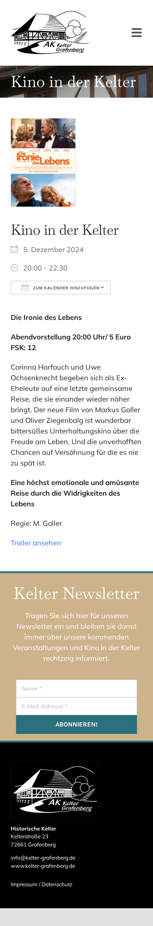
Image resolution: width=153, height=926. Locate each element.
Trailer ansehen (36, 542)
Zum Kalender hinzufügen (66, 288)
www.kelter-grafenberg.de (43, 865)
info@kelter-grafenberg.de (43, 857)
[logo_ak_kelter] (50, 14)
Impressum (24, 884)
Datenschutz (57, 884)
